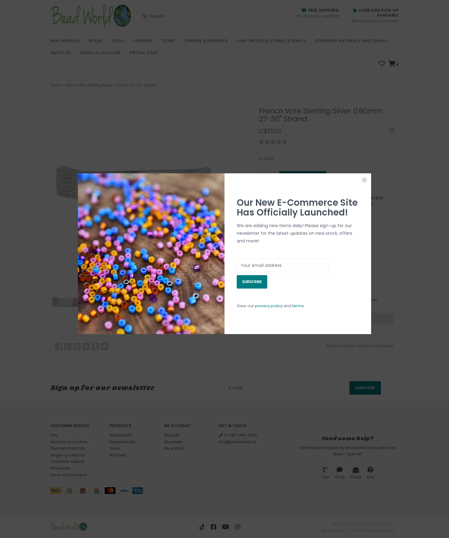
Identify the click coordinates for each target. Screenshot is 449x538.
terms (298, 306)
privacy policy (269, 306)
